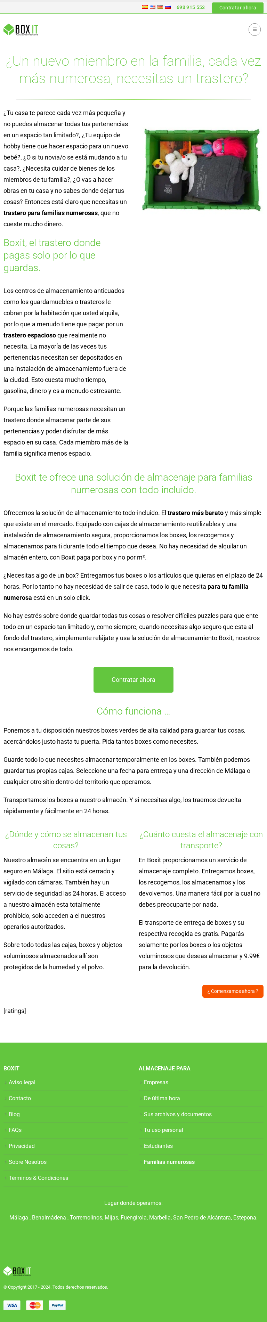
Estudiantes (158, 1146)
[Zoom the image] (201, 112)
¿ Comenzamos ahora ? (233, 991)
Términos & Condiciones (38, 1178)
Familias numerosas (169, 1162)
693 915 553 (191, 7)
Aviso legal (22, 1082)
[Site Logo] (20, 29)
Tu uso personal (163, 1130)
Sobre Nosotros (28, 1162)
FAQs (15, 1130)
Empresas (156, 1082)
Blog (14, 1114)
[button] (255, 29)
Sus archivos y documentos (178, 1114)
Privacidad (22, 1146)
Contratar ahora (133, 679)
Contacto (20, 1098)
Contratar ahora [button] (237, 7)
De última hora (162, 1098)
